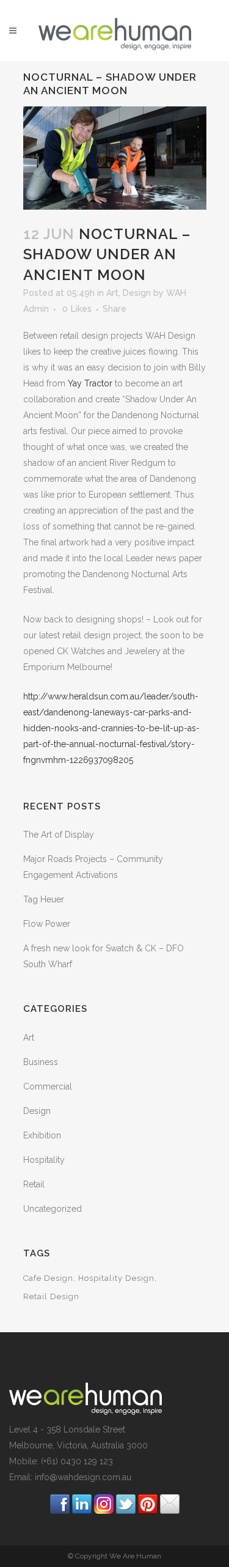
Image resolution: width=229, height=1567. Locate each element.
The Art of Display (58, 834)
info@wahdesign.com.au (83, 1477)
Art (112, 293)
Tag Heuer (43, 899)
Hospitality (44, 1160)
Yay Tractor (90, 383)
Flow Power (46, 924)
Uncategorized (52, 1209)
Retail (34, 1184)
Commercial (47, 1086)
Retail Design (51, 1296)
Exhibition (42, 1135)
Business (40, 1062)
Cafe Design (48, 1278)
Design (137, 293)
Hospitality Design (116, 1278)
